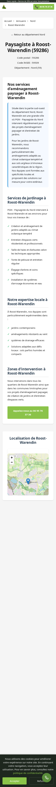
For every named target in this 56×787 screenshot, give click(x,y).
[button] (28, 481)
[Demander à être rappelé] (46, 777)
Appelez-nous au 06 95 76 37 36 (28, 412)
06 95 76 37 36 (43, 7)
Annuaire (21, 20)
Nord (32, 20)
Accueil (8, 20)
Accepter (14, 780)
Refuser (41, 780)
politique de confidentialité (27, 773)
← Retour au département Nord (28, 34)
